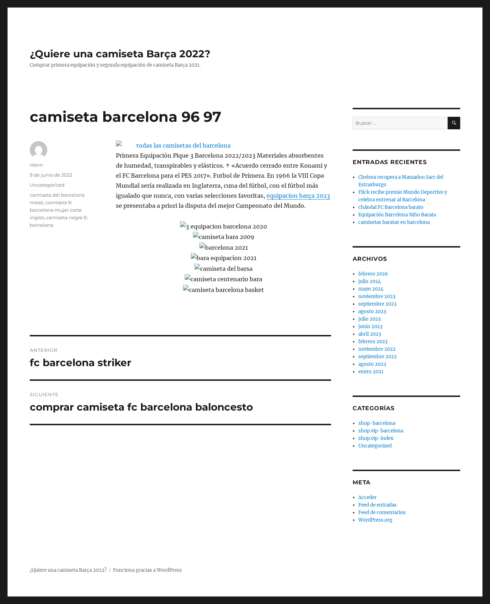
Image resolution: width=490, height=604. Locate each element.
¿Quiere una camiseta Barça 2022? (120, 54)
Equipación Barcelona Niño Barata (397, 215)
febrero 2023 (372, 342)
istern (36, 165)
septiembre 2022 (377, 357)
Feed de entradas (377, 505)
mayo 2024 (370, 289)
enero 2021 (370, 372)
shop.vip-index (376, 438)
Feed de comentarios (382, 512)
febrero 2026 (373, 274)
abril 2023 (369, 334)
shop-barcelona (376, 423)
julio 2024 (369, 281)
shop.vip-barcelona (380, 431)
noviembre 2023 (376, 296)
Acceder (367, 497)
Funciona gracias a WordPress (147, 570)
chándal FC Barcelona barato (390, 207)
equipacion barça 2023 (298, 195)
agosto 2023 (372, 311)
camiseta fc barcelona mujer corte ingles (56, 210)
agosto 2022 (372, 364)
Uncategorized (47, 185)
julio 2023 (369, 319)
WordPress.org (375, 520)
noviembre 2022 (377, 349)
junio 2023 (370, 326)
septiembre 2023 (377, 304)
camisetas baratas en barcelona (394, 222)
